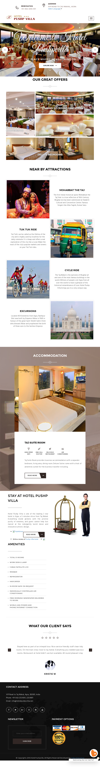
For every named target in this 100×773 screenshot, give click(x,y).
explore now (48, 65)
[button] (5, 50)
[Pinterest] (35, 716)
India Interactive (77, 764)
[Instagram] (29, 716)
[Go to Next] (50, 72)
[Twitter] (15, 716)
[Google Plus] (22, 716)
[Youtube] (42, 716)
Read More (29, 475)
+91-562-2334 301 (28, 9)
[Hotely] (20, 18)
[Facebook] (8, 716)
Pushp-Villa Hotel (32, 539)
